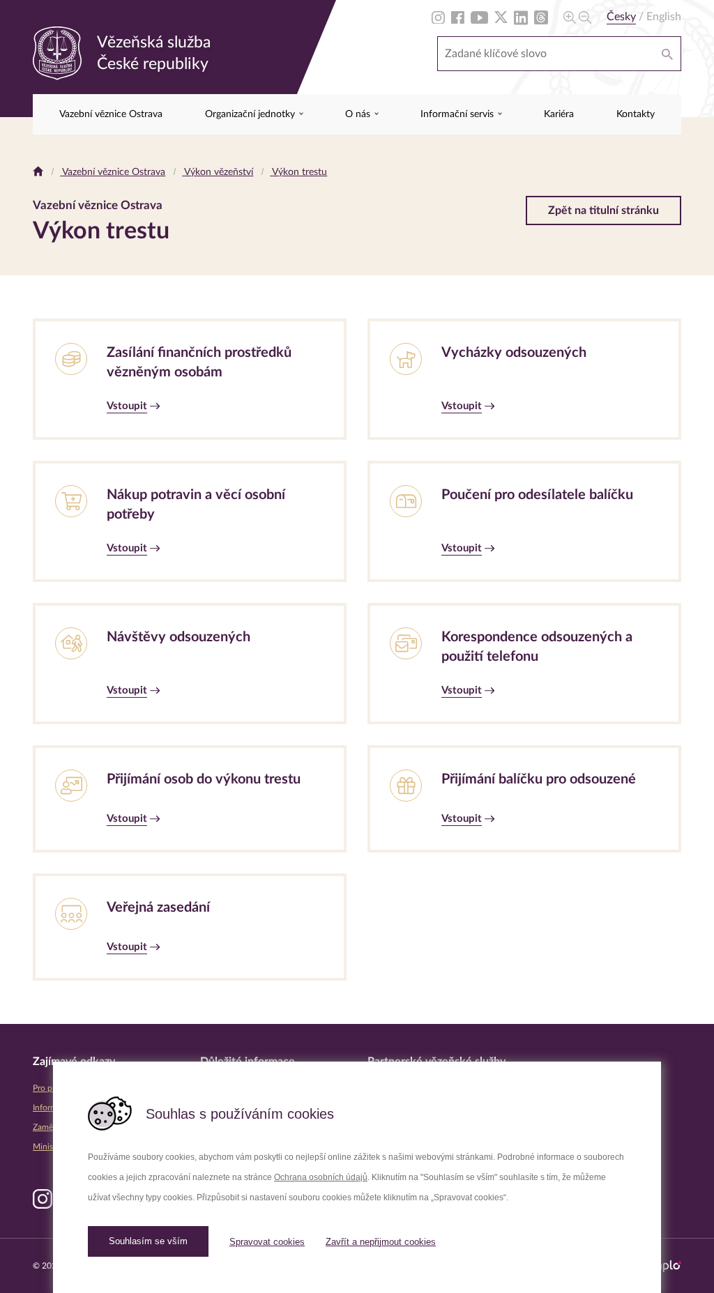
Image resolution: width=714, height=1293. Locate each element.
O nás (359, 114)
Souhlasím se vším (148, 1241)
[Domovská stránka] (38, 172)
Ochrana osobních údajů (320, 1177)
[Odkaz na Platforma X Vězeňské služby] (501, 16)
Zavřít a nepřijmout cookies (381, 1242)
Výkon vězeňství (217, 172)
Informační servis (458, 114)
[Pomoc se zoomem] (577, 16)
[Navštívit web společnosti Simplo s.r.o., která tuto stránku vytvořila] (662, 1266)
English (663, 16)
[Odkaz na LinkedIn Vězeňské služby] (521, 16)
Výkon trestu (298, 172)
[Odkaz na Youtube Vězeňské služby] (479, 16)
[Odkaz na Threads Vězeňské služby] (541, 16)
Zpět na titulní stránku (603, 210)
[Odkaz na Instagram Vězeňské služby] (438, 16)
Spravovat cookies (267, 1242)
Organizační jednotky (251, 114)
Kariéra (559, 114)
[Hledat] (667, 53)
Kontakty (635, 114)
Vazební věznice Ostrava (110, 114)
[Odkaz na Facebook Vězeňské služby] (457, 16)
